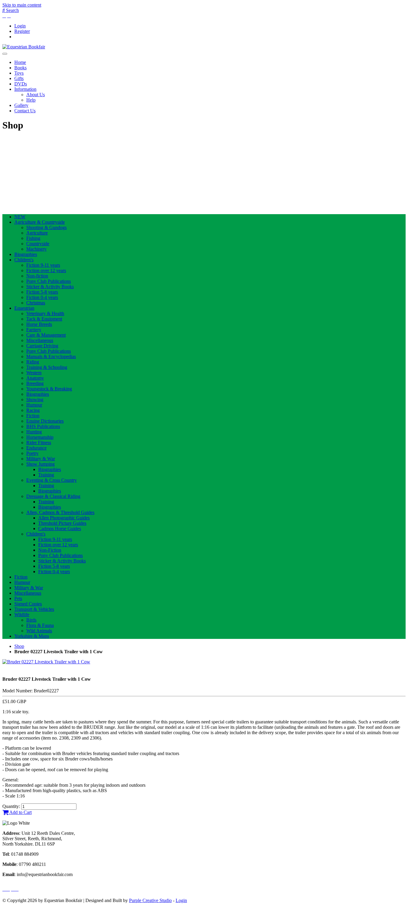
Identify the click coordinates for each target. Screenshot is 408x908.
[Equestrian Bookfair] (23, 46)
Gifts (19, 78)
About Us (35, 94)
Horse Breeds (39, 324)
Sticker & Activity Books (50, 286)
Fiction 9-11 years (43, 265)
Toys (19, 73)
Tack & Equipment (44, 318)
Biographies (25, 254)
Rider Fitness (38, 442)
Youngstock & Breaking (49, 388)
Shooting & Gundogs (46, 227)
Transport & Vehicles (34, 609)
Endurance (36, 447)
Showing (34, 399)
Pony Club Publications (48, 281)
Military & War (40, 458)
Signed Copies (28, 603)
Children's (23, 259)
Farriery (33, 329)
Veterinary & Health (45, 313)
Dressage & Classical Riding (53, 496)
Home (20, 62)
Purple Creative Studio (150, 900)
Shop (19, 646)
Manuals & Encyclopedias (51, 356)
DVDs (20, 83)
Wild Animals (39, 630)
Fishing (33, 238)
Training (46, 474)
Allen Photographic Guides (64, 517)
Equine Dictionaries (45, 421)
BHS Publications (43, 426)
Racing (33, 410)
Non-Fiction (49, 550)
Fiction (32, 415)
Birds (31, 619)
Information (25, 89)
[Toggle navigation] (4, 54)
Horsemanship (39, 437)
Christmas (35, 302)
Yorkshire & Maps (31, 636)
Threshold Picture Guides (62, 523)
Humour (34, 404)
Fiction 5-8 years (42, 292)
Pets (18, 598)
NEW (19, 216)
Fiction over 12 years (46, 270)
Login (20, 25)
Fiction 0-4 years (42, 297)
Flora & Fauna (40, 625)
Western (34, 372)
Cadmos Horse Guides (59, 528)
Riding (32, 361)
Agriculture (37, 232)
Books (20, 67)
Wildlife (21, 614)
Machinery (36, 248)
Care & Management (46, 335)
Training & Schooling (46, 367)
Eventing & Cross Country (51, 480)
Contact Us (25, 110)
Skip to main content (21, 4)
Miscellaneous (39, 340)
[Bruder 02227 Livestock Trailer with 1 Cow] (46, 661)
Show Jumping (40, 464)
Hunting (34, 431)
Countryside (37, 243)
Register (22, 31)
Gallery (21, 105)
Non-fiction (37, 275)
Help (31, 99)
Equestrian (24, 308)
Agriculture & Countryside (39, 222)
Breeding (35, 383)
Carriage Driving (42, 345)
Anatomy (35, 378)
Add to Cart (20, 812)
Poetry (32, 453)
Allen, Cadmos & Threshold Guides (60, 512)
